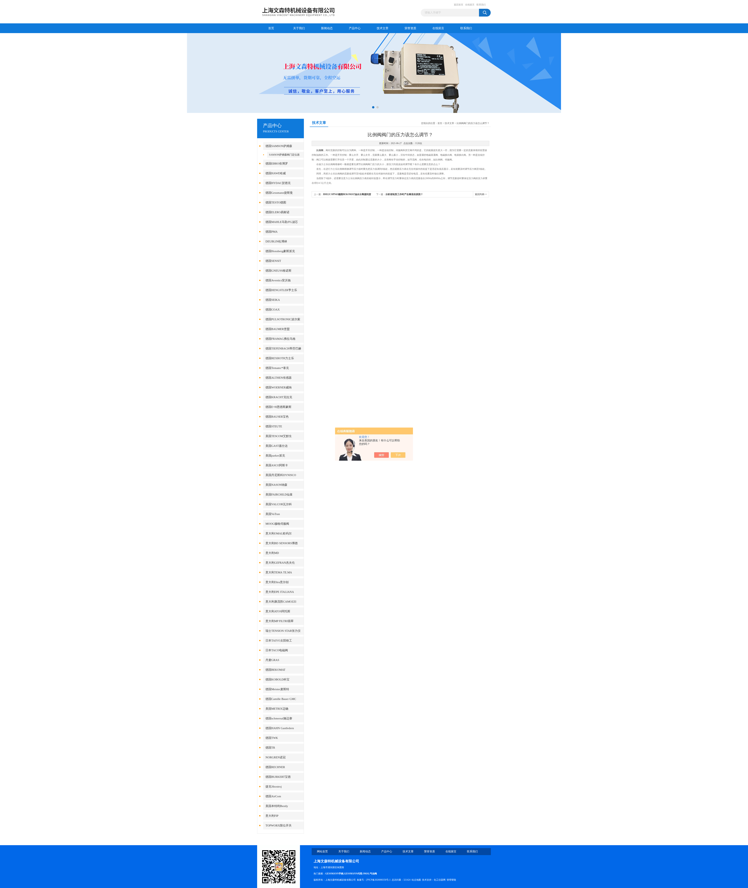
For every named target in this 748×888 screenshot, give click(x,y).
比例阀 (319, 150)
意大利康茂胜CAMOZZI (281, 601)
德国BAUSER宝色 (277, 416)
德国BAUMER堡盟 (278, 329)
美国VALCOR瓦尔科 (279, 504)
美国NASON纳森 (276, 484)
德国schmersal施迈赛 (279, 718)
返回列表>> (481, 194)
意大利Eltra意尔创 (277, 582)
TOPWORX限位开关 (279, 825)
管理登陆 (451, 879)
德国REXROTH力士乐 (280, 358)
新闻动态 (327, 28)
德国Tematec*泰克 (277, 368)
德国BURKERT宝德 (278, 776)
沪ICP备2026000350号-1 (378, 879)
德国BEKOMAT (275, 669)
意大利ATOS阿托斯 (278, 611)
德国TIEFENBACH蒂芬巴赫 (283, 348)
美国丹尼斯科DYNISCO (281, 475)
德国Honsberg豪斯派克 (280, 251)
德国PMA (272, 231)
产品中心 (355, 28)
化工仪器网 (439, 879)
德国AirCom (273, 796)
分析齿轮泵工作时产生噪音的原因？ (404, 194)
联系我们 (481, 4)
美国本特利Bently (277, 806)
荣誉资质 (410, 28)
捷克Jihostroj (274, 786)
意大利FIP (272, 815)
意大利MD (272, 552)
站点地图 (416, 879)
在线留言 (470, 4)
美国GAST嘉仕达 (277, 445)
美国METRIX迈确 (277, 708)
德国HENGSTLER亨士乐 (281, 290)
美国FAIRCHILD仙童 (279, 494)
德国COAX (273, 309)
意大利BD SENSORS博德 (282, 543)
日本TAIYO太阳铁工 (279, 640)
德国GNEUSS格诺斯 (278, 270)
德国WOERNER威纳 (279, 387)
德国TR (270, 747)
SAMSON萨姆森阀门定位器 (284, 154)
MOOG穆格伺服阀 (277, 523)
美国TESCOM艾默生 (279, 436)
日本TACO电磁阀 (277, 650)
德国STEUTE (274, 426)
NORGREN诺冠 (276, 757)
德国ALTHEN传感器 (279, 377)
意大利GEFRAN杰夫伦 (280, 562)
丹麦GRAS (272, 660)
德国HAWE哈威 (276, 173)
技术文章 (382, 28)
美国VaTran (273, 514)
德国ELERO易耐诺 (277, 212)
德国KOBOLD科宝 (277, 679)
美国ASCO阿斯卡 (277, 465)
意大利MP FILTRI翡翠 (280, 621)
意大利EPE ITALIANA (280, 591)
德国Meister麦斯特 (277, 689)
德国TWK (272, 737)
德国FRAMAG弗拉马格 (280, 338)
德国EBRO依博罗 (277, 163)
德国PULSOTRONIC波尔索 (283, 319)
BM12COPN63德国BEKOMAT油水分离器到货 (347, 194)
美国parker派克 (275, 455)
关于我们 (299, 28)
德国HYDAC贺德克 (278, 183)
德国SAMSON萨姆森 (279, 146)
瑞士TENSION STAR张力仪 (283, 630)
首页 (271, 28)
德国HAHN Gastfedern (280, 728)
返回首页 (458, 4)
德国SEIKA (273, 299)
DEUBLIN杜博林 (276, 241)
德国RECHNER (275, 767)
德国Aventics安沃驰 (278, 280)
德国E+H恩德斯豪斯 (278, 406)
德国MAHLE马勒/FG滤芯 (282, 222)
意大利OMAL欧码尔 (279, 533)
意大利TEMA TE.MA (279, 572)
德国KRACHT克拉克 (279, 397)
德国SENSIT (273, 260)
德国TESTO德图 (276, 202)
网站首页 (322, 851)
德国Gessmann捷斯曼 (279, 192)
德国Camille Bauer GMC (281, 699)
